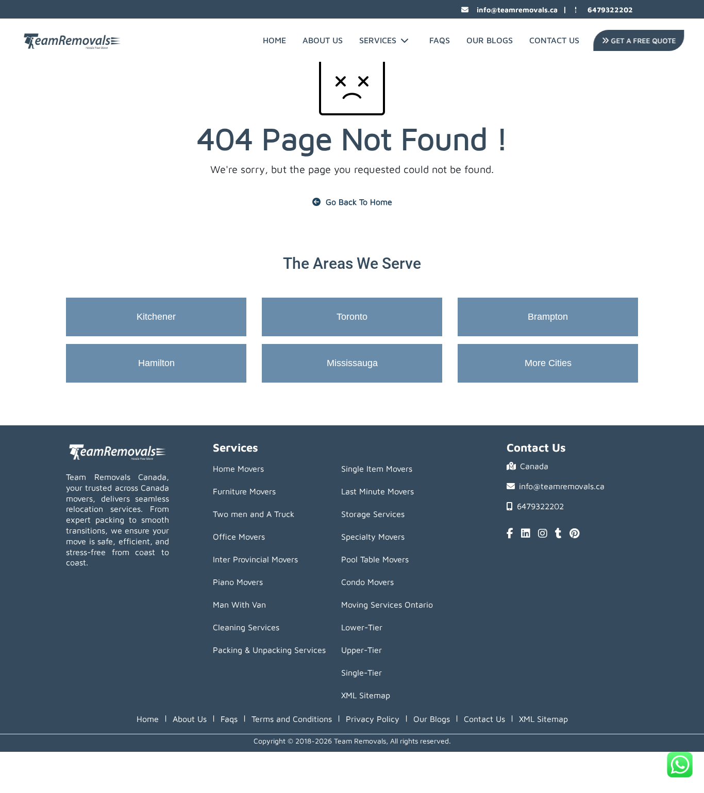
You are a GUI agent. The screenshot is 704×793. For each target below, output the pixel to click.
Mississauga (352, 363)
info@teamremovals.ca (517, 9)
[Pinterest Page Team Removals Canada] (574, 534)
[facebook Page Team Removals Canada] (510, 534)
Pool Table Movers (375, 559)
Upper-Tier (361, 649)
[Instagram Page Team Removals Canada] (542, 534)
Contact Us (554, 40)
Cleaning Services (246, 627)
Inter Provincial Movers (255, 559)
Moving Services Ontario (387, 604)
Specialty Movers (373, 536)
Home (274, 40)
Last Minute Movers (377, 491)
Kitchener (156, 317)
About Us (323, 40)
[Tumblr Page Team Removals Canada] (558, 534)
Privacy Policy (372, 718)
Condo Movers (367, 582)
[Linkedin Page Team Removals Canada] (525, 534)
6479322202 (610, 9)
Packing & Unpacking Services (269, 649)
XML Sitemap (365, 695)
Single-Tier (361, 672)
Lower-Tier (361, 627)
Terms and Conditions (292, 718)
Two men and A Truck (253, 514)
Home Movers (238, 468)
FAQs (439, 40)
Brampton (548, 317)
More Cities (548, 363)
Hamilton (156, 363)
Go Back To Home (359, 201)
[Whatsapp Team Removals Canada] (680, 765)
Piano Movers (238, 582)
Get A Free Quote (641, 40)
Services (377, 40)
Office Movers (239, 536)
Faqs (229, 718)
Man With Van (239, 604)
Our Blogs (489, 40)
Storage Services (373, 514)
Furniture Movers (244, 491)
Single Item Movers (376, 468)
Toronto (352, 317)
